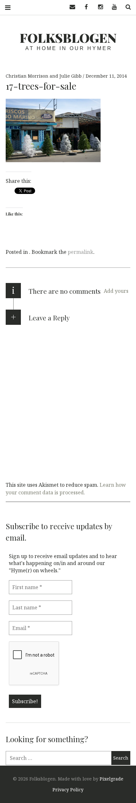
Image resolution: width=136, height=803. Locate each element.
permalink (80, 251)
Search (126, 7)
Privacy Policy (68, 790)
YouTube (112, 7)
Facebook (84, 7)
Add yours (116, 290)
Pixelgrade (111, 779)
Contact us (70, 7)
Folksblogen (68, 37)
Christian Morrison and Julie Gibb (44, 76)
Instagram (98, 7)
